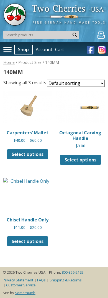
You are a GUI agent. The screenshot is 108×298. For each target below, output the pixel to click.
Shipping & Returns (66, 280)
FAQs (41, 280)
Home (9, 62)
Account (44, 49)
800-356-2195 (72, 272)
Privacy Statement (18, 280)
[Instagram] (101, 49)
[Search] (75, 35)
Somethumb (25, 292)
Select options (27, 154)
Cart (59, 49)
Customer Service (21, 285)
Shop (23, 49)
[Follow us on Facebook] (91, 49)
